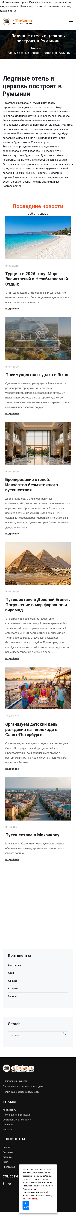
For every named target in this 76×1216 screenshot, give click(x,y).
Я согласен (26, 1205)
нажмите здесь (30, 1199)
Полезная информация (16, 1114)
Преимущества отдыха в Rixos (36, 374)
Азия (11, 972)
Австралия (14, 965)
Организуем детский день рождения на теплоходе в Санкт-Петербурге (31, 729)
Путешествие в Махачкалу (32, 834)
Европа (12, 996)
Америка (13, 988)
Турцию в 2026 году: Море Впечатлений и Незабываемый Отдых (36, 279)
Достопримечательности (17, 1119)
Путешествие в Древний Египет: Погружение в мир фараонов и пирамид (37, 604)
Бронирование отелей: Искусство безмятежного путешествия (31, 484)
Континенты (9, 1110)
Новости (36, 48)
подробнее (12, 308)
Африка (12, 980)
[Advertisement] (38, 911)
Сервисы (8, 1124)
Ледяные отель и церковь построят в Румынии (38, 53)
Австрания (9, 1166)
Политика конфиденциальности (21, 1092)
